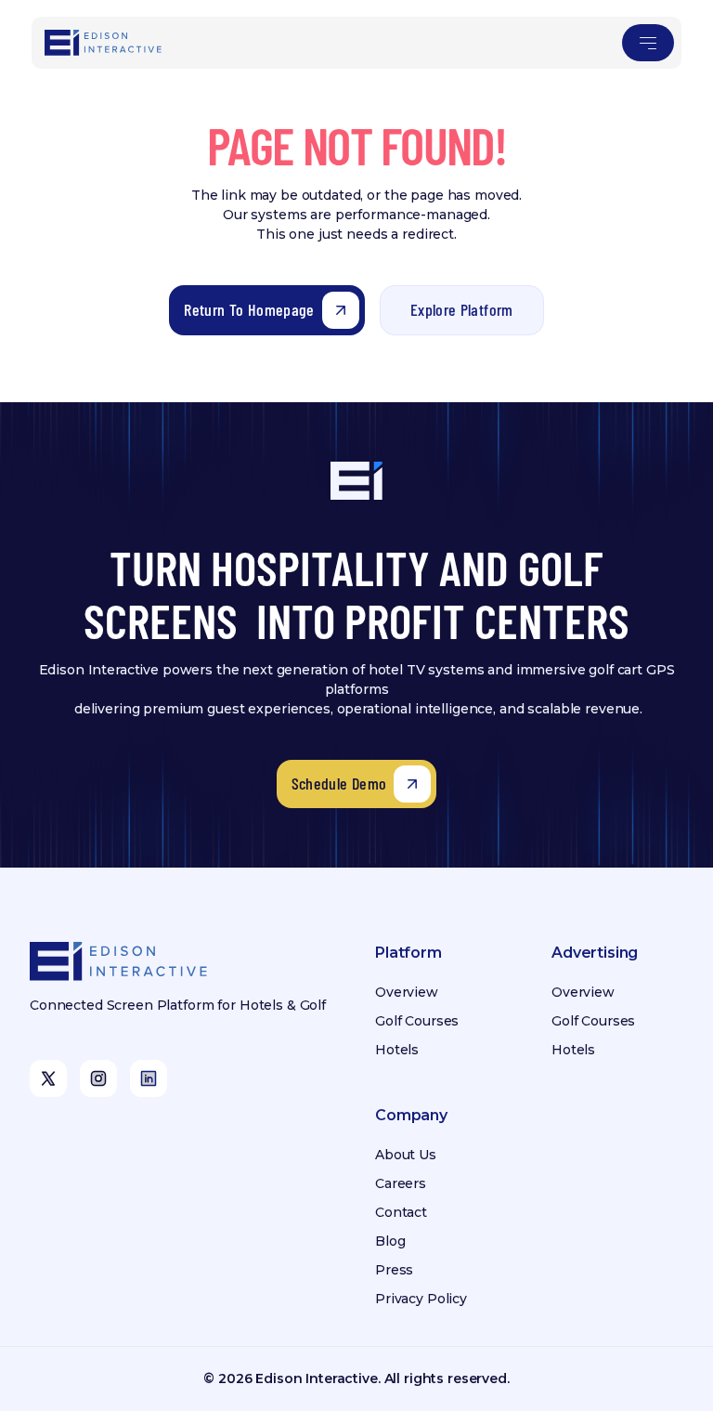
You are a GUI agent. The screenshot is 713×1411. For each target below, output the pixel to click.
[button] (648, 42)
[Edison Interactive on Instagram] (98, 1078)
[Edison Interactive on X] (48, 1078)
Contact (401, 1212)
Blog (390, 1241)
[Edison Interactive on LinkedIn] (148, 1078)
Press (394, 1269)
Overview (406, 992)
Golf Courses (417, 1021)
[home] (104, 43)
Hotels (397, 1049)
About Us (405, 1154)
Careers (400, 1183)
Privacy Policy (421, 1298)
